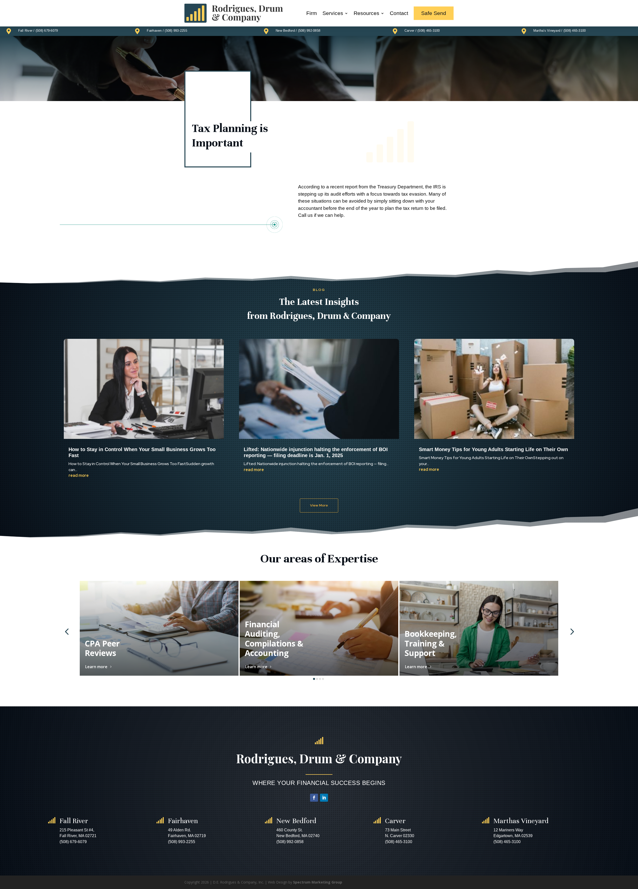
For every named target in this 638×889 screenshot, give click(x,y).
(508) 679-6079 (47, 30)
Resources (366, 13)
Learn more (96, 666)
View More (319, 505)
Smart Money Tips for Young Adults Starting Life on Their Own (493, 449)
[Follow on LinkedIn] (324, 798)
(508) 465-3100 (428, 30)
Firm (311, 13)
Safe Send (433, 13)
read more (79, 475)
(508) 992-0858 (309, 30)
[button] (66, 631)
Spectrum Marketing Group (317, 882)
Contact (399, 13)
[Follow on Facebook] (314, 798)
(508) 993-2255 (176, 30)
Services (332, 13)
